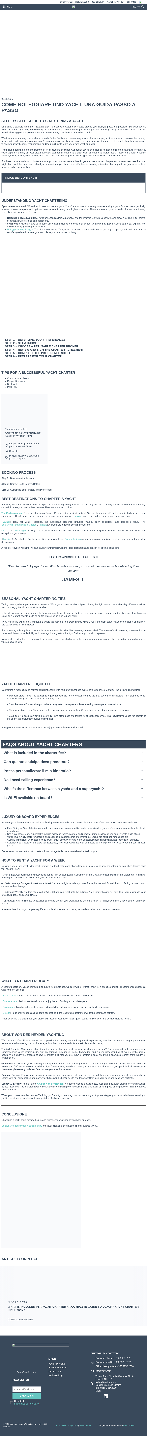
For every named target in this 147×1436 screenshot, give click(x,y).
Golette (6, 1013)
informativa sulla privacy (27, 1404)
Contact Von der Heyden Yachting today (21, 1126)
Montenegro (19, 530)
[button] (141, 177)
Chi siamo (131, 2)
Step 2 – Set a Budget (22, 343)
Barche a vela (10, 1001)
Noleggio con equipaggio (20, 229)
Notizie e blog (82, 2)
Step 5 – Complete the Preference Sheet (37, 353)
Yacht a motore (10, 995)
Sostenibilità (98, 2)
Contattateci (66, 2)
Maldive (7, 539)
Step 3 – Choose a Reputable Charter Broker (41, 346)
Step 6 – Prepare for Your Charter (33, 356)
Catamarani (9, 1007)
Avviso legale (85, 1425)
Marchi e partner (115, 2)
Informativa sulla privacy (67, 1425)
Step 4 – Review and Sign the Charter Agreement (44, 349)
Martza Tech (129, 1425)
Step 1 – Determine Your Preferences (35, 339)
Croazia (5, 530)
